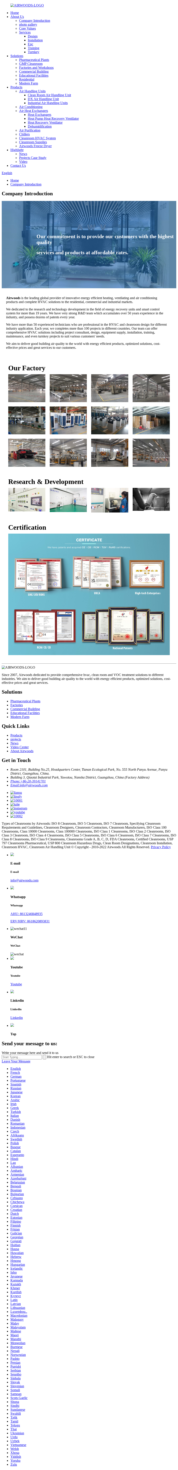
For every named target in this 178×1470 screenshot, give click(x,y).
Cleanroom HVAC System (37, 138)
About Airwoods (21, 751)
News (23, 154)
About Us (17, 17)
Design (33, 36)
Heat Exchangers (39, 114)
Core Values (27, 28)
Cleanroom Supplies (33, 142)
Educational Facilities (33, 75)
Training (33, 48)
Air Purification (29, 130)
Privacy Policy (161, 847)
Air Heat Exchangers (33, 111)
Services (25, 32)
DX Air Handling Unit (43, 99)
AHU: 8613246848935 (26, 914)
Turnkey (33, 52)
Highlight (16, 150)
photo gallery (28, 24)
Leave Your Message (16, 1061)
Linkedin (16, 1018)
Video (23, 162)
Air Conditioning (31, 107)
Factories (16, 705)
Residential (26, 79)
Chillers (24, 134)
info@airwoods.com (24, 880)
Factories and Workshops (36, 67)
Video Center (19, 747)
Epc (30, 44)
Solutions (16, 56)
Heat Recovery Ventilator (45, 122)
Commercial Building (34, 71)
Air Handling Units (32, 91)
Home (14, 13)
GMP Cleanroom (31, 64)
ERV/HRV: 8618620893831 (30, 921)
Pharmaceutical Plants (34, 60)
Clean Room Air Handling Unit (49, 95)
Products (16, 87)
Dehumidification (40, 126)
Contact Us (18, 165)
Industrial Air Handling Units (48, 103)
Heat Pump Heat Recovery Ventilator (53, 118)
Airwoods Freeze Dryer (35, 146)
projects (15, 739)
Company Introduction (34, 20)
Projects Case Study (32, 158)
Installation (35, 40)
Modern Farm (28, 83)
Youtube (16, 984)
